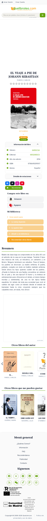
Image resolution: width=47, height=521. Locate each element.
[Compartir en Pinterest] (22, 183)
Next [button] (45, 364)
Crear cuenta (20, 2)
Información (23, 448)
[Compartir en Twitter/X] (12, 183)
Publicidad (23, 459)
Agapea (17, 205)
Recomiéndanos (23, 455)
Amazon (18, 199)
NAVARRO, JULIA (27, 421)
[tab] (23, 144)
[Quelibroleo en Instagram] (17, 183)
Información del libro (22, 144)
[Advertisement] (23, 45)
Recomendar (16, 188)
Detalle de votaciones (22, 176)
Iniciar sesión (8, 2)
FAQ (23, 451)
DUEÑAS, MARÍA (10, 420)
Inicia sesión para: (16, 217)
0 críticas (23, 139)
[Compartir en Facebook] (7, 183)
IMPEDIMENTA (35, 154)
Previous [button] (2, 364)
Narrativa (36, 150)
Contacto (23, 463)
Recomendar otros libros (21, 240)
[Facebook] (9, 476)
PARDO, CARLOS (23, 80)
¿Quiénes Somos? (23, 444)
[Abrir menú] (42, 15)
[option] (10, 365)
